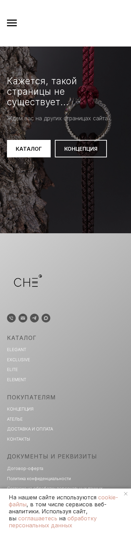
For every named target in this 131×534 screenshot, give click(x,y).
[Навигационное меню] (12, 23)
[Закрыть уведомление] (125, 493)
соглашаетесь (37, 518)
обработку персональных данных (53, 522)
